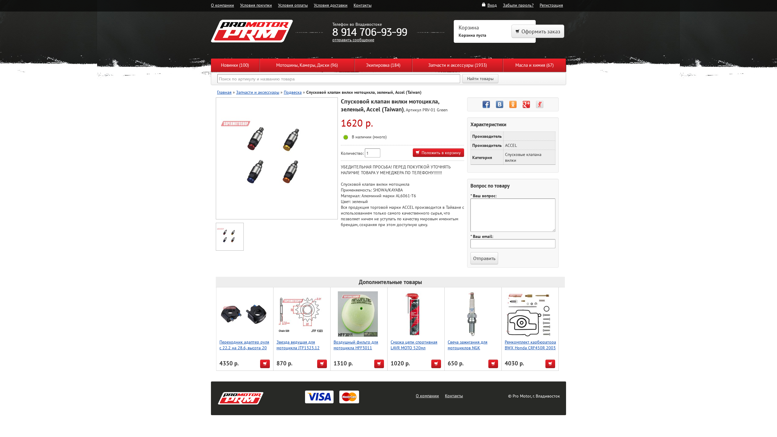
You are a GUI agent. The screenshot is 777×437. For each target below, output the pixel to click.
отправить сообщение (353, 39)
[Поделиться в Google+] (526, 104)
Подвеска (293, 92)
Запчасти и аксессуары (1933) (457, 65)
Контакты (363, 5)
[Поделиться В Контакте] (499, 104)
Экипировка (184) (383, 65)
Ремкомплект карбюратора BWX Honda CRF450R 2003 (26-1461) (530, 347)
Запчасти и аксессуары (257, 92)
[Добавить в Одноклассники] (513, 104)
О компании (222, 5)
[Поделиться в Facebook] (486, 104)
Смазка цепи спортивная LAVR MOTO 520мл (414, 345)
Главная (224, 92)
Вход (492, 5)
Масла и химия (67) (534, 65)
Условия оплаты (293, 5)
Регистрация (551, 5)
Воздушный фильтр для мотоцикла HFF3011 (356, 345)
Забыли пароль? (518, 5)
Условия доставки (331, 5)
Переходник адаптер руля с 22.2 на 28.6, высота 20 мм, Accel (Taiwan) (244, 347)
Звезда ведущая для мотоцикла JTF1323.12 (298, 345)
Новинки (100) (235, 65)
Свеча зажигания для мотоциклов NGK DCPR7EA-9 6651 (467, 347)
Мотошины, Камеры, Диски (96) (307, 65)
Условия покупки (256, 5)
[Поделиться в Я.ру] (539, 104)
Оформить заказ (540, 31)
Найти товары (480, 78)
